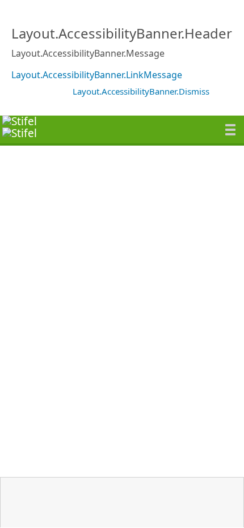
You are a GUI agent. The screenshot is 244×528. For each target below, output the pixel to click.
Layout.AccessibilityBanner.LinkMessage (96, 75)
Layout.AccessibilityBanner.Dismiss (141, 91)
